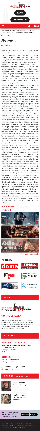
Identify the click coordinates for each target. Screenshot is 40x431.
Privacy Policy (14, 425)
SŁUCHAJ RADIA (18, 19)
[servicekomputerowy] (29, 276)
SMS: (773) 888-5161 (12, 369)
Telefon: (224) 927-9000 (14, 367)
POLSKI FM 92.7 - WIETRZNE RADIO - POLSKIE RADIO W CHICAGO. (20, 5)
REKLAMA (20, 13)
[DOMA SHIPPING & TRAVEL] (9, 266)
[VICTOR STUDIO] (9, 285)
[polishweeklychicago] (9, 276)
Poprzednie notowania (28, 254)
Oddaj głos (5, 210)
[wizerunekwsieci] (29, 285)
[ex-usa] (29, 266)
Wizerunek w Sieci (18, 427)
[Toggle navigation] (2, 26)
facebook (16, 387)
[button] (16, 376)
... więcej (23, 328)
